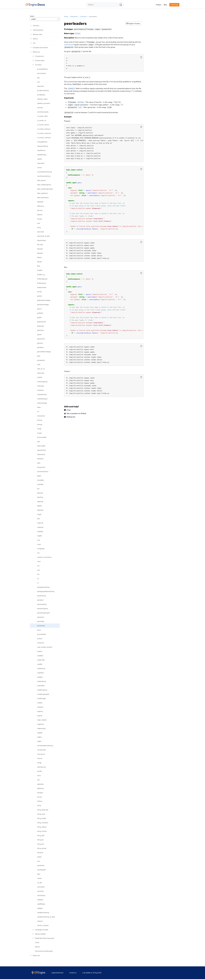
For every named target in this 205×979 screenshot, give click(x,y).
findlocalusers (41, 283)
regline (39, 737)
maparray (40, 527)
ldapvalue (40, 510)
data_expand (41, 180)
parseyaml (40, 617)
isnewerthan (41, 467)
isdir (38, 442)
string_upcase (41, 848)
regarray (40, 711)
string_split (40, 835)
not (38, 566)
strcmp (39, 797)
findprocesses (41, 287)
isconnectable (41, 437)
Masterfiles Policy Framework (44, 938)
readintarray (41, 668)
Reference (36, 52)
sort (38, 780)
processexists (41, 634)
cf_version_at (41, 120)
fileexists (40, 249)
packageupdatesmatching (45, 591)
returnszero (41, 754)
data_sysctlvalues (43, 197)
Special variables (40, 934)
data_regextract (42, 193)
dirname (40, 210)
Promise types (39, 60)
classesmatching (42, 146)
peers (39, 630)
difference (40, 206)
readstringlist (41, 698)
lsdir (38, 519)
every (39, 227)
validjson (40, 908)
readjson (40, 677)
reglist (39, 741)
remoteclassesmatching (45, 746)
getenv (39, 309)
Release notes (37, 34)
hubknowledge (42, 403)
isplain (39, 476)
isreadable (40, 480)
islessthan (40, 459)
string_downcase (42, 810)
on (38, 579)
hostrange (40, 386)
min (38, 553)
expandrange (41, 240)
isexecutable (41, 446)
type (38, 874)
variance (40, 921)
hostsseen (40, 390)
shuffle (39, 771)
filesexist (40, 253)
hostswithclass (42, 394)
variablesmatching (43, 912)
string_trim (40, 844)
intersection (41, 416)
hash (38, 364)
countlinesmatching (43, 176)
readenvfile (41, 660)
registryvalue (41, 728)
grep (38, 356)
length (39, 514)
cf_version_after (42, 116)
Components (39, 56)
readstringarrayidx (43, 694)
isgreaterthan (41, 450)
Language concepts (41, 930)
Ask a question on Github (76, 413)
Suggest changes (134, 23)
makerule (40, 523)
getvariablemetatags (44, 352)
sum (38, 861)
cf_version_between (44, 129)
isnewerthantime (42, 471)
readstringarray (42, 690)
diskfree (39, 215)
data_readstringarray (44, 185)
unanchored (68, 44)
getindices (40, 330)
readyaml (40, 707)
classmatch (40, 163)
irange (39, 429)
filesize (39, 257)
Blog (165, 5)
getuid (39, 334)
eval (38, 223)
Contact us (72, 973)
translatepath (41, 870)
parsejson (40, 600)
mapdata (40, 531)
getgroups (40, 326)
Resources (36, 955)
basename (40, 86)
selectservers (41, 767)
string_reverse (42, 831)
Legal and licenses (57, 973)
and (38, 82)
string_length (41, 818)
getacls (39, 296)
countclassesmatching (44, 172)
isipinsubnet (41, 454)
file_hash (40, 245)
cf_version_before (43, 125)
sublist (39, 857)
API (34, 43)
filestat (39, 262)
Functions (38, 65)
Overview (36, 26)
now (38, 570)
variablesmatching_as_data (46, 917)
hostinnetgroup (42, 382)
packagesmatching (43, 587)
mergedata (40, 549)
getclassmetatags (43, 304)
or (38, 583)
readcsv (39, 651)
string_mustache (42, 823)
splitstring (40, 788)
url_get (39, 883)
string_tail (40, 840)
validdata (40, 900)
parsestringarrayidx (43, 613)
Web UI (35, 39)
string (39, 805)
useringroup (41, 895)
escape (39, 219)
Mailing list (71, 417)
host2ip (39, 377)
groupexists (41, 360)
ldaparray (40, 501)
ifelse (39, 407)
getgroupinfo (41, 322)
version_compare (43, 925)
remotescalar (41, 750)
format (39, 292)
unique (39, 878)
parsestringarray (42, 608)
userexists (40, 891)
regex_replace (42, 720)
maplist (39, 536)
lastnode (40, 493)
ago (38, 78)
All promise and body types (44, 951)
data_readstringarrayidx (45, 189)
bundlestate (41, 95)
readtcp (39, 703)
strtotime (40, 853)
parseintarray (41, 596)
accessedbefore (42, 69)
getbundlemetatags (43, 300)
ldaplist (39, 506)
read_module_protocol (44, 647)
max (38, 540)
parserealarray (42, 604)
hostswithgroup (42, 399)
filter (38, 266)
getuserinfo (41, 339)
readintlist (40, 673)
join (38, 489)
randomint (40, 643)
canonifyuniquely (42, 112)
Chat (68, 410)
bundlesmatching (43, 90)
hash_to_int (41, 369)
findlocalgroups (42, 279)
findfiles (39, 270)
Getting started (38, 30)
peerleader (40, 621)
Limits (37, 942)
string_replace (42, 827)
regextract (40, 724)
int (38, 412)
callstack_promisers (43, 103)
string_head (41, 814)
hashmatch (40, 373)
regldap (39, 733)
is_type (39, 433)
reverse (39, 758)
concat (39, 167)
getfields (40, 313)
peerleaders (41, 626)
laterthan (40, 497)
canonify (40, 108)
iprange (39, 424)
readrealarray (41, 681)
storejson (40, 793)
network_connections (44, 557)
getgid (39, 317)
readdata (40, 656)
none (39, 561)
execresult (40, 232)
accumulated (41, 73)
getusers (40, 343)
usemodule (41, 887)
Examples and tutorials (40, 47)
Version (32, 16)
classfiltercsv (41, 150)
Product (158, 5)
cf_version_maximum (44, 133)
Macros (37, 947)
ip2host (39, 420)
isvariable (40, 484)
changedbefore (42, 142)
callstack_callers (42, 99)
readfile (39, 664)
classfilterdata (41, 155)
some (39, 775)
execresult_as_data (43, 236)
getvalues (40, 347)
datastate (40, 202)
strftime (39, 801)
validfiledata (41, 904)
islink (38, 463)
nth (38, 574)
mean (39, 544)
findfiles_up (41, 275)
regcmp (39, 716)
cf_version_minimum (44, 138)
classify (39, 159)
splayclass (40, 784)
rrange (39, 763)
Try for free (174, 5)
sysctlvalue (40, 865)
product (39, 638)
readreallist (40, 686)
